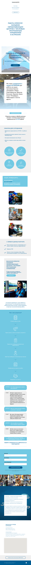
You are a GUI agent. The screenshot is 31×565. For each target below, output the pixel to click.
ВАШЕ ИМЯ (6, 453)
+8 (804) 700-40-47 (15, 12)
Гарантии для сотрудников (15, 7)
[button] (11, 275)
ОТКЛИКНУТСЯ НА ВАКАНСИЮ (15, 467)
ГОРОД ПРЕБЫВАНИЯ (7, 462)
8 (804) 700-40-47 (14, 562)
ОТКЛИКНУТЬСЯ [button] (15, 65)
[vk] (26, 562)
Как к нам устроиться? (15, 8)
